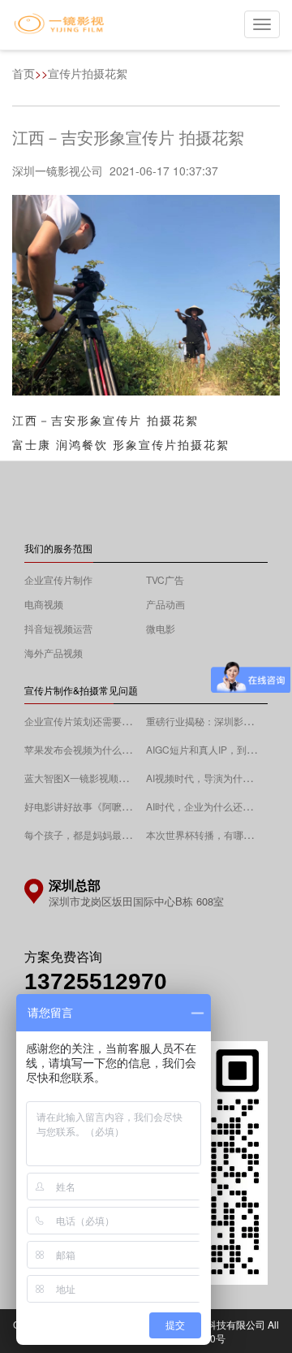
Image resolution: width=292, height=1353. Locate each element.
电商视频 (43, 604)
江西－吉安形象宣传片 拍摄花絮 (105, 420)
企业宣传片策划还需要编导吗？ (92, 721)
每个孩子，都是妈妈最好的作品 (92, 834)
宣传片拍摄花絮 (87, 73)
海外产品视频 (53, 652)
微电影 (160, 628)
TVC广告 (165, 579)
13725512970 (95, 981)
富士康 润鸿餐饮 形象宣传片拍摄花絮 (121, 444)
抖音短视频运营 (58, 628)
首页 (23, 73)
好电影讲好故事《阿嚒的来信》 (92, 806)
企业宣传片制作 (58, 579)
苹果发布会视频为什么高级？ (87, 749)
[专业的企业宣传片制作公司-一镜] (59, 25)
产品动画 (165, 604)
